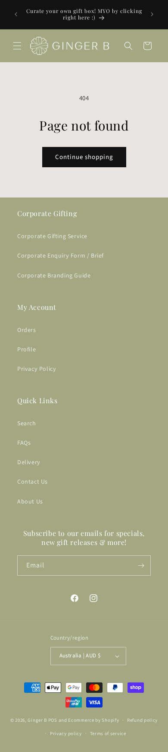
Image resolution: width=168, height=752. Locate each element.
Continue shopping (84, 157)
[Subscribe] (140, 565)
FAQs (24, 443)
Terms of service (108, 733)
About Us (30, 501)
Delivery (28, 462)
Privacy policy (66, 733)
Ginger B (37, 720)
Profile (26, 349)
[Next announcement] (152, 14)
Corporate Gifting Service (52, 236)
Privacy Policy (36, 369)
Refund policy (142, 720)
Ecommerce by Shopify (93, 720)
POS (52, 720)
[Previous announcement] (15, 14)
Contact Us (32, 482)
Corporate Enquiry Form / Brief (60, 256)
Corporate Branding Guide (53, 275)
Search (26, 423)
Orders (26, 330)
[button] (17, 45)
